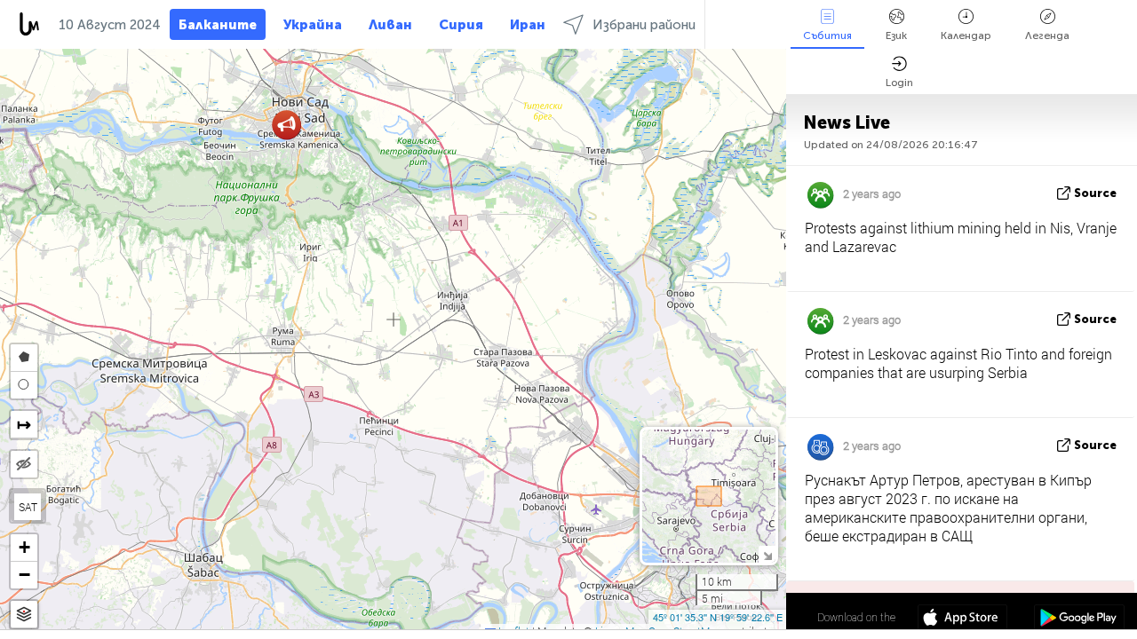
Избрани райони (644, 25)
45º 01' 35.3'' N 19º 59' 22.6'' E (718, 617)
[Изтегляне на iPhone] (962, 619)
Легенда (1047, 35)
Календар (966, 35)
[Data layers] (24, 614)
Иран (527, 25)
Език (896, 35)
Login (899, 82)
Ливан (390, 25)
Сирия (461, 25)
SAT (28, 507)
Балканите (218, 25)
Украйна (312, 25)
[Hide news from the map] (24, 464)
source (1095, 193)
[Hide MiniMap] (767, 554)
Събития (827, 35)
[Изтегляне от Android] (1079, 619)
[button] (286, 124)
